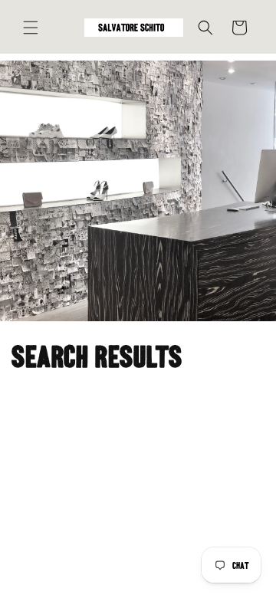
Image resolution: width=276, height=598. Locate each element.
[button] (31, 27)
